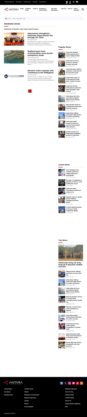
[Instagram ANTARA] (73, 2)
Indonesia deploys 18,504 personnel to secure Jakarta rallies (73, 54)
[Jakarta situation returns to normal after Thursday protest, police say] (61, 299)
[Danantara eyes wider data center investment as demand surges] (61, 336)
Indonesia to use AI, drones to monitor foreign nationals (72, 62)
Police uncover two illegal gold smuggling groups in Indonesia (73, 133)
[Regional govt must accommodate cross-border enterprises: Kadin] (14, 57)
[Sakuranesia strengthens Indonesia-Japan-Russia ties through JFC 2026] (14, 39)
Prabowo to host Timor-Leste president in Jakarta (74, 308)
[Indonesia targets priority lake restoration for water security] (61, 318)
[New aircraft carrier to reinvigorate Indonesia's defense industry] (61, 107)
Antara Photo (42, 1)
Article (63, 8)
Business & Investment (43, 9)
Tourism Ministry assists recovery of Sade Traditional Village (74, 209)
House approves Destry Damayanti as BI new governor (73, 344)
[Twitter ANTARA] (70, 2)
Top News (35, 1)
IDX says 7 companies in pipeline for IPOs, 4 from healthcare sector (74, 181)
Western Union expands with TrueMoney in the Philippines (41, 72)
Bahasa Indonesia (9, 1)
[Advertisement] (70, 33)
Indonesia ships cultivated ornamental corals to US (73, 190)
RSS (66, 406)
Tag (14, 18)
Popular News (27, 1)
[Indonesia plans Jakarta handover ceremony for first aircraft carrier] (61, 71)
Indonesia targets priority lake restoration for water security (73, 317)
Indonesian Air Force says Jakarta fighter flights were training (73, 98)
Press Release (76, 9)
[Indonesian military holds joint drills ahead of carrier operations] (61, 115)
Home (22, 8)
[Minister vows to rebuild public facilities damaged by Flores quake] (61, 199)
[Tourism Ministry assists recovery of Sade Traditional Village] (61, 209)
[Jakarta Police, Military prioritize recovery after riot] (61, 274)
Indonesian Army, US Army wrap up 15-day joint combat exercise (73, 79)
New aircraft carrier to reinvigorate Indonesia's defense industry (74, 106)
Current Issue (28, 9)
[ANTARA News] (11, 9)
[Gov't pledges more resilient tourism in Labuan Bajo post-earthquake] (61, 172)
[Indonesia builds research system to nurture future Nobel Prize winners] (61, 124)
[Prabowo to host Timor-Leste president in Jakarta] (61, 309)
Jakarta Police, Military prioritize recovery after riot (74, 273)
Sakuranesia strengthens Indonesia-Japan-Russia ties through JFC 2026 (40, 35)
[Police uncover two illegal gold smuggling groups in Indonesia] (61, 134)
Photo (70, 8)
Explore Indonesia (54, 9)
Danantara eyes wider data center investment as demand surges (74, 335)
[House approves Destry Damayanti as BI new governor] (61, 345)
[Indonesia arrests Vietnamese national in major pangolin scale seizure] (61, 88)
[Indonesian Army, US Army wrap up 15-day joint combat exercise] (61, 80)
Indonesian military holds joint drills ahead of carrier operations (73, 114)
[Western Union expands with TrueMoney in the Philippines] (14, 76)
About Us (68, 401)
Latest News (19, 1)
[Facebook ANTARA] (67, 2)
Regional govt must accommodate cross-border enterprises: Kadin (40, 53)
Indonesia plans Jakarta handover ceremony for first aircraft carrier (73, 70)
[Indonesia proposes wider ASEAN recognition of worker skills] (61, 326)
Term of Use (69, 392)
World (35, 8)
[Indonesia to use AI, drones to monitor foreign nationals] (61, 63)
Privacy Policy (69, 395)
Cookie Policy (69, 398)
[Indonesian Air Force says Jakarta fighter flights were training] (61, 98)
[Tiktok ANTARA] (67, 3)
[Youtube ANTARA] (77, 2)
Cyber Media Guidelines (72, 403)
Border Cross (21, 18)
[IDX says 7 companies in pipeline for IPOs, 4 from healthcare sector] (61, 182)
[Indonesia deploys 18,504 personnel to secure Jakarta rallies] (61, 55)
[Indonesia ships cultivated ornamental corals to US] (61, 191)
